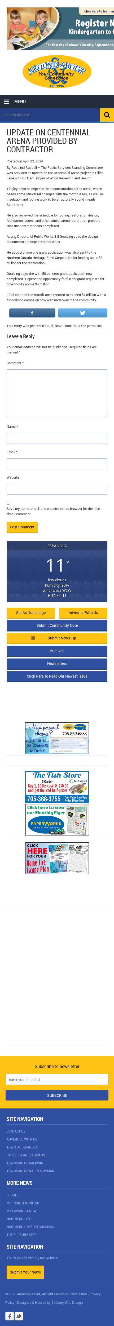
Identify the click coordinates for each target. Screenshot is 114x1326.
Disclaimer (79, 1294)
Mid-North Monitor (23, 1202)
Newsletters (57, 663)
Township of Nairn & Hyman (30, 1170)
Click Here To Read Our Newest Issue (57, 676)
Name (12, 426)
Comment (15, 362)
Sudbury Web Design (67, 1302)
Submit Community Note (57, 625)
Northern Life (19, 1218)
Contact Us (16, 1131)
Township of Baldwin (25, 1162)
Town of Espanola (22, 1147)
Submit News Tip (62, 637)
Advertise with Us (83, 612)
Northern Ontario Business (30, 1226)
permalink (94, 325)
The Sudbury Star (22, 1234)
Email (12, 451)
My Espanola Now (22, 1210)
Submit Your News (25, 1272)
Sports (12, 1194)
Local (49, 325)
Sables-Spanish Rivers (26, 1154)
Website (13, 477)
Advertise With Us (22, 1139)
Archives (57, 650)
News (59, 325)
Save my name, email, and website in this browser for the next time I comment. (53, 511)
